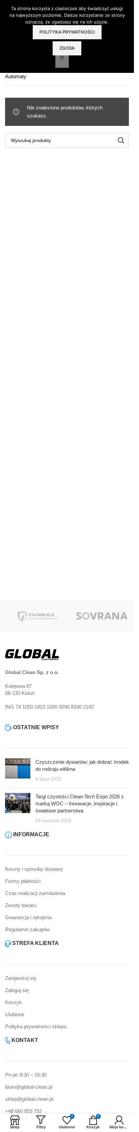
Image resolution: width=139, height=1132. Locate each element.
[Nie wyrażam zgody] (62, 61)
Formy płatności (22, 881)
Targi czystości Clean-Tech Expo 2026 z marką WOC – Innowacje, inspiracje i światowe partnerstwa (79, 803)
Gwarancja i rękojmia (28, 917)
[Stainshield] (37, 616)
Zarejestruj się (20, 978)
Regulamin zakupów (27, 929)
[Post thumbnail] (17, 770)
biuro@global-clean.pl (28, 1087)
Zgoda (67, 48)
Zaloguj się (17, 990)
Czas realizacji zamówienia (35, 893)
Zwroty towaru (20, 905)
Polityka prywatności (67, 32)
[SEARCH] (121, 140)
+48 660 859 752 (23, 1111)
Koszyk (13, 1002)
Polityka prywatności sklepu (35, 1026)
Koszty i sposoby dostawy (34, 869)
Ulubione (14, 1014)
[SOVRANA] (102, 616)
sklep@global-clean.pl (29, 1099)
